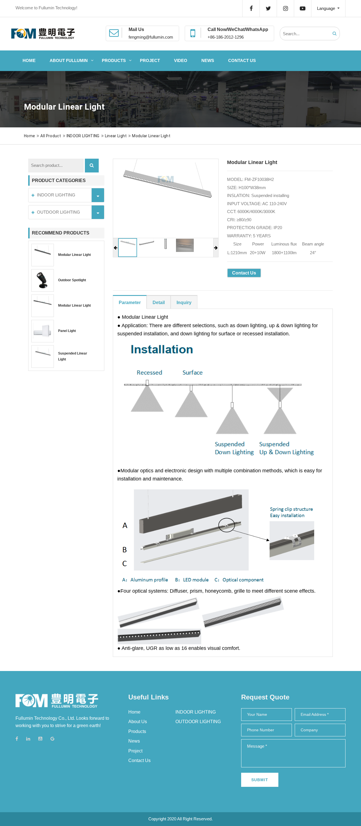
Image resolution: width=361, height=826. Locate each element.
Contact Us (242, 60)
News (207, 60)
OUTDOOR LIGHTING (58, 212)
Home (29, 60)
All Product (50, 136)
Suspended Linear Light (72, 356)
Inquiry (184, 302)
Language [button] (326, 8)
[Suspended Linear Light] (42, 356)
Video (180, 60)
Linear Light (116, 136)
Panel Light (67, 331)
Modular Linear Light (151, 136)
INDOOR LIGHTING (83, 136)
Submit (259, 780)
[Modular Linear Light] (42, 255)
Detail (159, 302)
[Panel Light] (42, 331)
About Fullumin (69, 60)
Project (150, 60)
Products (114, 60)
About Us (137, 721)
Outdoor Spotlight (72, 280)
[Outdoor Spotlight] (42, 280)
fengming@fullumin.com (151, 37)
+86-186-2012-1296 (226, 37)
